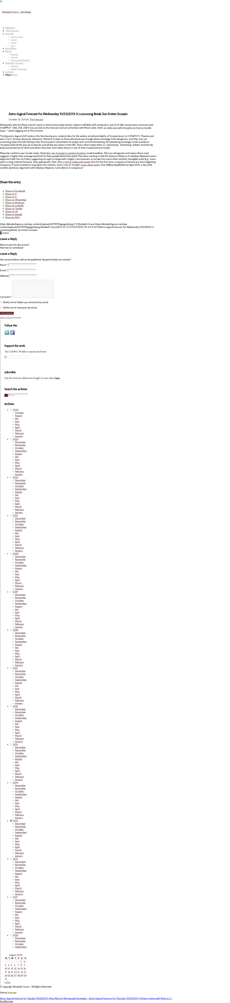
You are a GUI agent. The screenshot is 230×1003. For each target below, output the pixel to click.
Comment (6, 297)
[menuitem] (100, 27)
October (19, 412)
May (17, 424)
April (17, 427)
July (17, 418)
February (19, 433)
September (21, 450)
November (20, 445)
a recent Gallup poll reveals (76, 161)
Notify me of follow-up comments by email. (26, 302)
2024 (16, 409)
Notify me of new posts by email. (20, 307)
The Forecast (36, 119)
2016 (15, 706)
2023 (15, 439)
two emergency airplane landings (68, 153)
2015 (15, 744)
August (18, 415)
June (17, 421)
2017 (15, 668)
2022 (15, 477)
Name (4, 264)
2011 (15, 897)
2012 (15, 858)
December (20, 442)
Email (3, 270)
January (19, 436)
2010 (15, 935)
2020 (16, 553)
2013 (15, 820)
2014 (15, 782)
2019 (15, 591)
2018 (15, 630)
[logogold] (15, 12)
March (18, 430)
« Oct (7, 982)
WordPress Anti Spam (5, 317)
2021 (15, 515)
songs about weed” (91, 164)
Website (4, 275)
